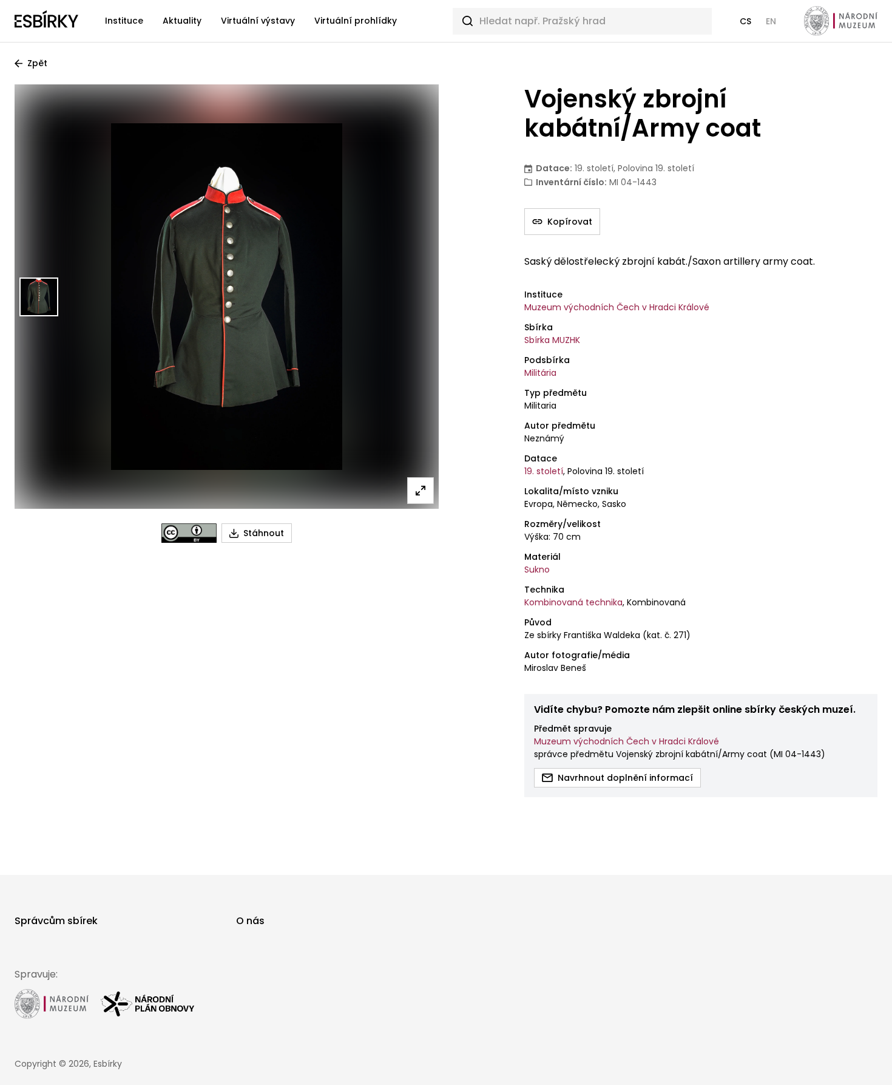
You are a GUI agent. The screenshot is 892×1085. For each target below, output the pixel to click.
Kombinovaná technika (573, 602)
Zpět (37, 63)
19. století (543, 471)
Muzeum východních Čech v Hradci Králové (616, 307)
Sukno (537, 569)
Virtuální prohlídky (355, 21)
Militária (540, 373)
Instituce (124, 21)
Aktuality (182, 21)
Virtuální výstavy (258, 21)
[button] (745, 21)
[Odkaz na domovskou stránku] (46, 21)
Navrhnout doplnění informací (625, 778)
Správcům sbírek (56, 921)
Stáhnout (263, 533)
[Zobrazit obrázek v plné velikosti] (420, 490)
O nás (250, 921)
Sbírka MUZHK (552, 340)
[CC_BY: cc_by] (189, 533)
